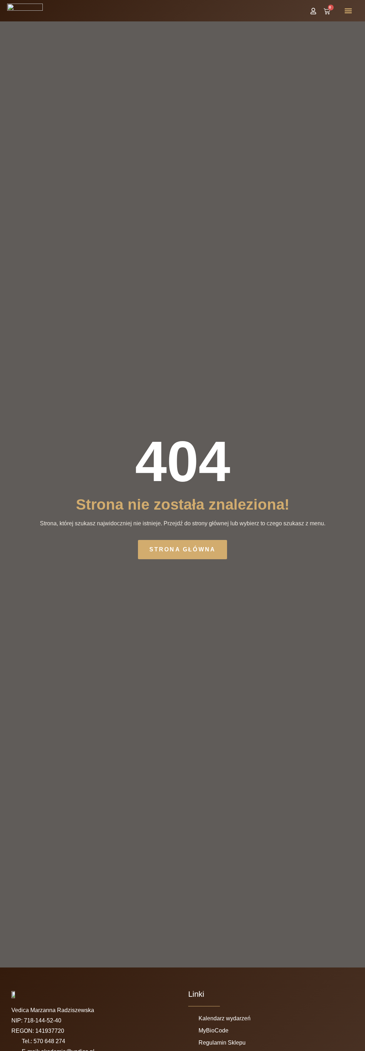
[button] (348, 11)
